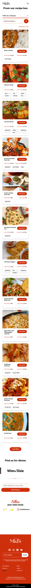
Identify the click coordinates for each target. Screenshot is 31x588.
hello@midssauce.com (18, 577)
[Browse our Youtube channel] (21, 550)
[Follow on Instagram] (14, 550)
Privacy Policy (15, 585)
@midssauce (25, 509)
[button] (8, 478)
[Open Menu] (27, 4)
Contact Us (19, 570)
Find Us (19, 568)
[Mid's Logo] (15, 541)
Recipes (4, 570)
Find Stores (15, 490)
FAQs (18, 566)
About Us (4, 568)
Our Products (5, 566)
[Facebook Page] (10, 550)
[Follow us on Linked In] (17, 550)
